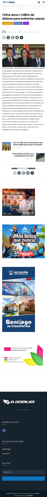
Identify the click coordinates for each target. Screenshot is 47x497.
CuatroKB (29, 495)
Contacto (6, 453)
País (25, 23)
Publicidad (6, 449)
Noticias (18, 23)
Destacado (7, 23)
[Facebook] (4, 430)
